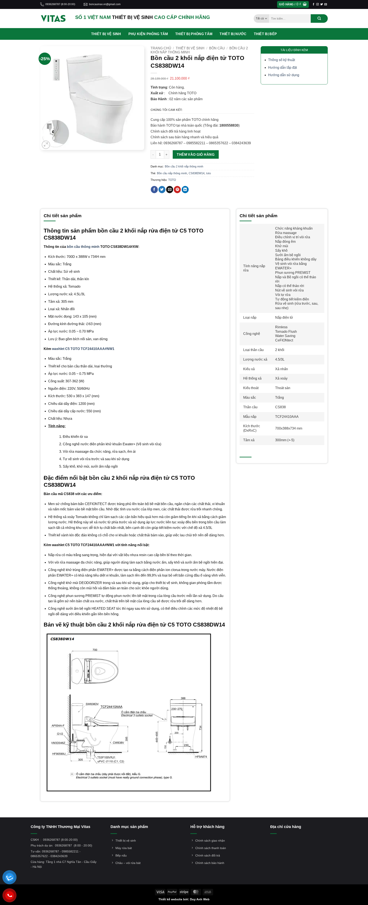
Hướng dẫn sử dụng (283, 75)
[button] (293, 4)
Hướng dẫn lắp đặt (282, 67)
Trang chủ (161, 48)
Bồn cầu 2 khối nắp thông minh (184, 166)
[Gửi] (319, 18)
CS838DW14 (196, 173)
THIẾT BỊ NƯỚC (233, 34)
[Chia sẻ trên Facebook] (154, 189)
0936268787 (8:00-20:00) (60, 4)
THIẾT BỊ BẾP (265, 34)
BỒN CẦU (217, 48)
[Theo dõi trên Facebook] (313, 4)
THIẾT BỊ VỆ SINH (106, 34)
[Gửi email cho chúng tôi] (325, 4)
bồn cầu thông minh (83, 246)
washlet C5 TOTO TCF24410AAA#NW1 (83, 349)
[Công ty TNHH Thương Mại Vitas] (54, 18)
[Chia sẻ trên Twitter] (161, 189)
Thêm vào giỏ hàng (195, 154)
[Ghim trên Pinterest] (177, 189)
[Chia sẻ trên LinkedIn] (185, 189)
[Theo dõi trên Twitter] (321, 4)
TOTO (172, 179)
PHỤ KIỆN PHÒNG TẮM (148, 34)
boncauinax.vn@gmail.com (104, 4)
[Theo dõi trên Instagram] (317, 4)
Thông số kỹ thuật (281, 60)
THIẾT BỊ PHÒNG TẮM (194, 34)
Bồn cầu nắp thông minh (172, 173)
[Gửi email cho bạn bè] (169, 189)
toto (208, 173)
